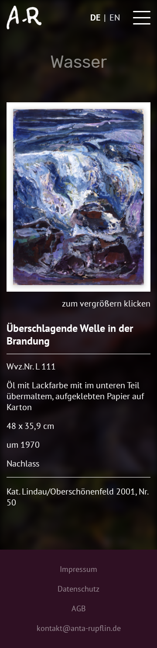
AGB (79, 608)
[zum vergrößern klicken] (78, 197)
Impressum (78, 569)
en (114, 17)
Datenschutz (78, 589)
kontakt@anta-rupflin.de (79, 628)
